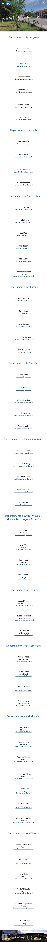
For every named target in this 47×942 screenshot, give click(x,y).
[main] (23, 15)
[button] (3, 3)
